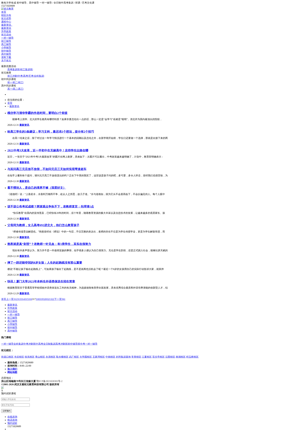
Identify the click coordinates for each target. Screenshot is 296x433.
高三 (21, 89)
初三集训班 (26, 69)
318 (37, 299)
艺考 (31, 76)
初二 (15, 82)
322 (52, 299)
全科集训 (39, 76)
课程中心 (6, 21)
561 (63, 299)
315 (26, 299)
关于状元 (6, 60)
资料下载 (6, 57)
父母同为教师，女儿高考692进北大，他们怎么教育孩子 (43, 225)
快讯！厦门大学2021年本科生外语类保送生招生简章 (41, 281)
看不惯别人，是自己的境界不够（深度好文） (36, 187)
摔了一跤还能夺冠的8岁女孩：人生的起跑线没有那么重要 (44, 262)
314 (23, 299)
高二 (15, 89)
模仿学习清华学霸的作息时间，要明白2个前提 (37, 113)
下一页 (58, 299)
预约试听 (12, 423)
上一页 (10, 299)
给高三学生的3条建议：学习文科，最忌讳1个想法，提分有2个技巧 (50, 131)
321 (49, 299)
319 (41, 299)
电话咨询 (12, 420)
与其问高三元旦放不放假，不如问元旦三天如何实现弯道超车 (46, 169)
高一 (10, 89)
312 (15, 299)
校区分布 (6, 15)
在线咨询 (12, 416)
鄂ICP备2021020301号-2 (49, 381)
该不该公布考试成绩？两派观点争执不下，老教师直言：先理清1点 (50, 206)
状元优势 (6, 18)
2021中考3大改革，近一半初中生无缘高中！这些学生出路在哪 (47, 150)
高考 (26, 76)
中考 (20, 76)
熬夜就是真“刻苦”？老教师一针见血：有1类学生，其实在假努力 (49, 244)
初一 (10, 82)
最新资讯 (6, 25)
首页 (3, 12)
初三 (21, 82)
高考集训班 (13, 69)
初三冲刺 (12, 76)
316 (30, 299)
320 (45, 299)
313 (19, 299)
